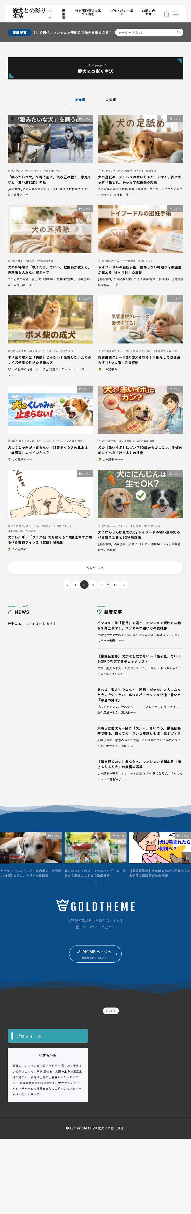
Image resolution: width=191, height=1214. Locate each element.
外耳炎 (30, 261)
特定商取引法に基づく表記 (88, 12)
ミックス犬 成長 (64, 351)
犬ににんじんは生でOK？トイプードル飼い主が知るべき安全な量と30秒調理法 (139, 535)
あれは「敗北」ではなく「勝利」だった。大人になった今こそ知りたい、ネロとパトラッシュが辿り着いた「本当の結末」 (139, 694)
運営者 (63, 13)
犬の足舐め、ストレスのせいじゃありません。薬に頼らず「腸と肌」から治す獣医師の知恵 (140, 179)
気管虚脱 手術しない (167, 351)
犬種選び (18, 170)
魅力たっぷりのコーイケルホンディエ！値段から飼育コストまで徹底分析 (95, 873)
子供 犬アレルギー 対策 (26, 526)
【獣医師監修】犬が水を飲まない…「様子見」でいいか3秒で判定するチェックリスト (139, 659)
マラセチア (109, 170)
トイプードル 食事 (130, 526)
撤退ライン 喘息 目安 (55, 526)
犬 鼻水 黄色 (76, 441)
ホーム (50, 13)
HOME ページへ (97, 951)
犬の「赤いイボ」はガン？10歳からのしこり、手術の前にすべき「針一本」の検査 (140, 450)
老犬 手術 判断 (146, 441)
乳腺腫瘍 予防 (111, 261)
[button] (4, 858)
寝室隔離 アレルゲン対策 (22, 531)
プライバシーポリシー (121, 12)
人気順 (110, 99)
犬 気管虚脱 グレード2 (116, 351)
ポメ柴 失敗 (19, 351)
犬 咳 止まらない (142, 351)
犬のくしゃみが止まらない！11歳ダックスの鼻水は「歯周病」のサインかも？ (48, 450)
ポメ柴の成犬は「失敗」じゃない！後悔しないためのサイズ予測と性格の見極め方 (49, 360)
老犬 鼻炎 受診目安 (23, 441)
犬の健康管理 (45, 261)
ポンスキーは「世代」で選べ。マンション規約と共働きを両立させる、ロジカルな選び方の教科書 (139, 625)
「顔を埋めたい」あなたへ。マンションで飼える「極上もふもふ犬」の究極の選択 (139, 764)
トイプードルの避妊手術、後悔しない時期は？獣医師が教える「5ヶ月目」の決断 (140, 270)
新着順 (80, 99)
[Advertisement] (95, 1174)
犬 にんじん (109, 526)
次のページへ (95, 568)
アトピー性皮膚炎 (146, 170)
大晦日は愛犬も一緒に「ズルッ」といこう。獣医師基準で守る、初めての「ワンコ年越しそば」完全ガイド (139, 731)
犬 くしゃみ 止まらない (51, 441)
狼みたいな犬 (53, 170)
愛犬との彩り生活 (29, 13)
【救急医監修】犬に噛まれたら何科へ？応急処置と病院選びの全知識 (160, 873)
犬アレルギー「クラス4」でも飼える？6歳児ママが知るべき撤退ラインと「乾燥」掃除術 (50, 540)
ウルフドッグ (34, 170)
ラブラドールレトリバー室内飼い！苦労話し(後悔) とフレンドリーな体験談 (30, 873)
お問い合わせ (148, 12)
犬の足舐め (126, 170)
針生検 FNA (110, 441)
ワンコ (87, 118)
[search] (179, 32)
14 (115, 585)
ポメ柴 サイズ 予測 (40, 351)
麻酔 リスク (145, 261)
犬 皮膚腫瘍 (127, 441)
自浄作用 (18, 261)
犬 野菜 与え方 (153, 526)
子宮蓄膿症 (129, 261)
